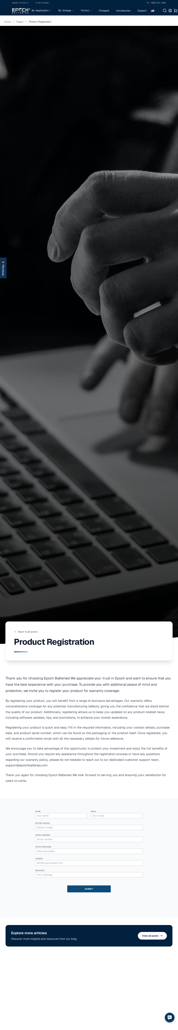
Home (7, 21)
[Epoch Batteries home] (21, 11)
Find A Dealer (42, 2)
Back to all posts (28, 631)
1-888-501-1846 (158, 2)
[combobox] (153, 10)
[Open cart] (175, 10)
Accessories (123, 10)
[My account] (170, 10)
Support (142, 10)
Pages (19, 21)
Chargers (104, 10)
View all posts (150, 935)
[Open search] (164, 10)
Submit (89, 889)
